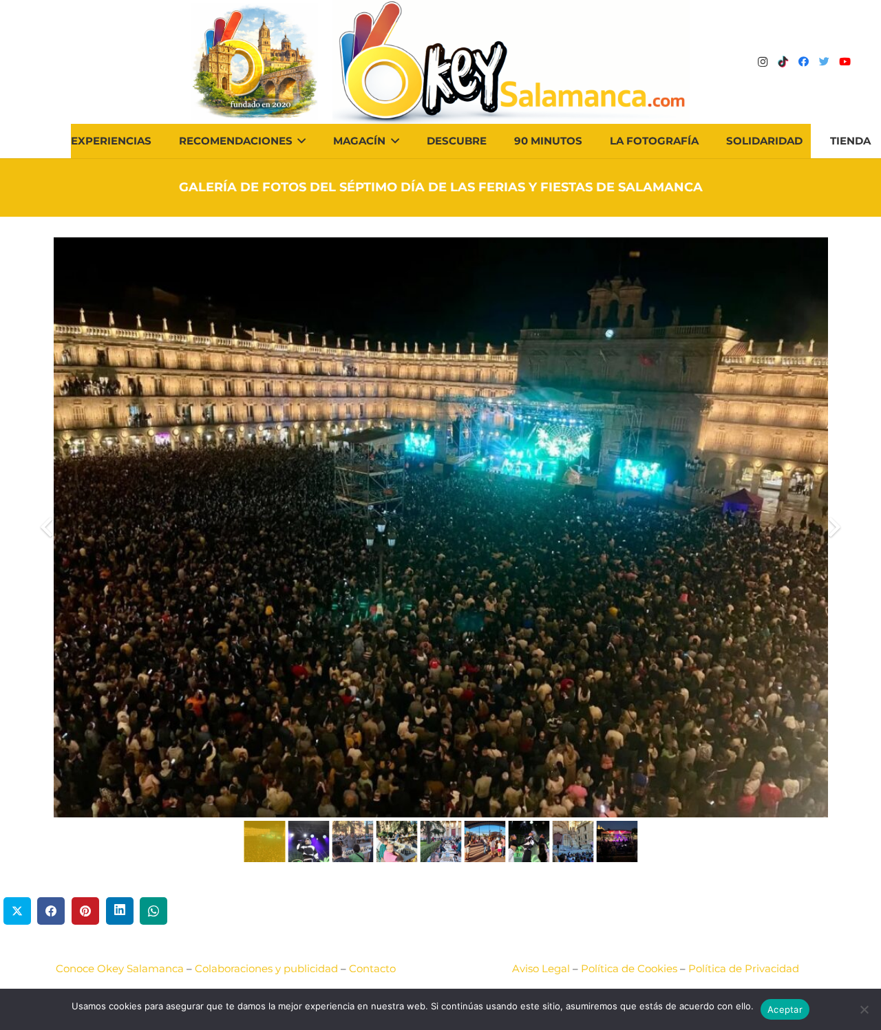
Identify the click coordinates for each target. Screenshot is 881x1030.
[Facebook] (804, 62)
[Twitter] (824, 62)
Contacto (372, 968)
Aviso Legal (541, 968)
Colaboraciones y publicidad (266, 968)
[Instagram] (762, 62)
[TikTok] (783, 62)
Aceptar (785, 1009)
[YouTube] (845, 62)
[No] (864, 1009)
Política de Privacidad (743, 968)
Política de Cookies (629, 968)
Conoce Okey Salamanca (120, 968)
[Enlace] (511, 62)
